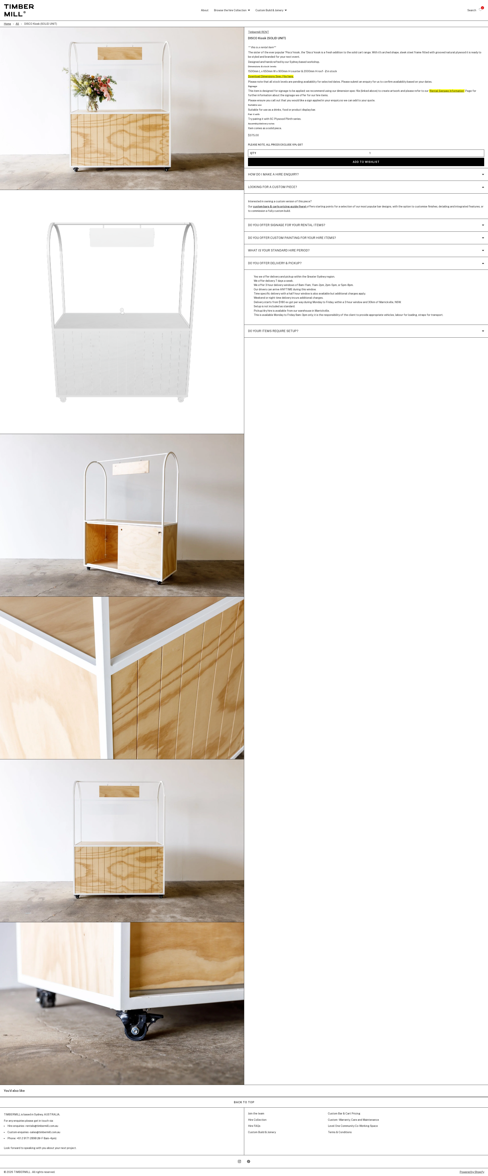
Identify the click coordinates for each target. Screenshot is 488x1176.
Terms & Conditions (340, 1132)
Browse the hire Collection (230, 10)
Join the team (256, 1113)
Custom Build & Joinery (269, 10)
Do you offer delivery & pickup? (275, 263)
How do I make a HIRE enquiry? (273, 174)
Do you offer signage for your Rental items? (286, 225)
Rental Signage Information (447, 90)
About (205, 10)
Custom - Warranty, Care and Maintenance (353, 1119)
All (17, 23)
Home (7, 23)
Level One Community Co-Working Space (353, 1125)
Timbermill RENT (258, 32)
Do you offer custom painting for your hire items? (292, 238)
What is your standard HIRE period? (279, 250)
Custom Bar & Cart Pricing (344, 1113)
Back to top (244, 1102)
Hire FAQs (254, 1125)
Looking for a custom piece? (272, 187)
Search (471, 10)
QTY (253, 153)
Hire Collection (257, 1119)
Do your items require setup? (273, 331)
